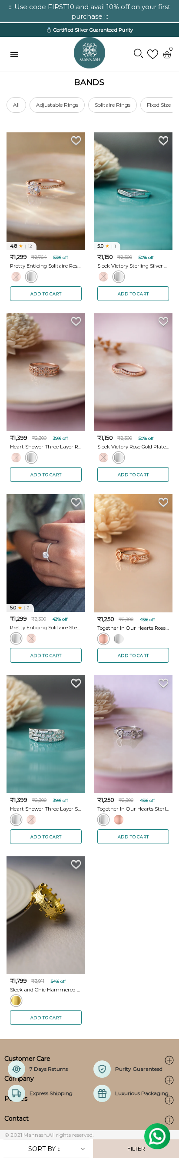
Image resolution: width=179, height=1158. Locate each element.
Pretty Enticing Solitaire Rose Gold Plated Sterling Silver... (46, 266)
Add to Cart (46, 293)
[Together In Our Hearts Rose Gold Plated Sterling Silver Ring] (133, 553)
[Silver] (31, 276)
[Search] (138, 54)
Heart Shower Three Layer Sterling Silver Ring (46, 809)
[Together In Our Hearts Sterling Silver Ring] (133, 734)
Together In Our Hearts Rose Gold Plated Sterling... (133, 628)
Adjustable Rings (57, 104)
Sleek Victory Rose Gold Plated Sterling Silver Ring (133, 447)
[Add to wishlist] (76, 140)
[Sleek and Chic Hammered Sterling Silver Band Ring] (46, 915)
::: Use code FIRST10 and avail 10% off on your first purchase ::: (89, 11)
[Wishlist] (152, 54)
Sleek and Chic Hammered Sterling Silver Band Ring (46, 990)
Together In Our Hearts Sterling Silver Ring (133, 809)
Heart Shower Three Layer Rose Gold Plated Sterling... (46, 447)
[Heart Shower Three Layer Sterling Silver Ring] (46, 734)
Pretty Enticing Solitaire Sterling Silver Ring (46, 628)
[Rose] (16, 276)
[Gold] (16, 1000)
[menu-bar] (17, 54)
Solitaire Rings (112, 104)
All (16, 104)
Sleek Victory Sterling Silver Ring (133, 266)
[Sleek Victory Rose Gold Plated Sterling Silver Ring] (133, 372)
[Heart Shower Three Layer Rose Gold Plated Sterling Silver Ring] (46, 372)
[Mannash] (89, 53)
